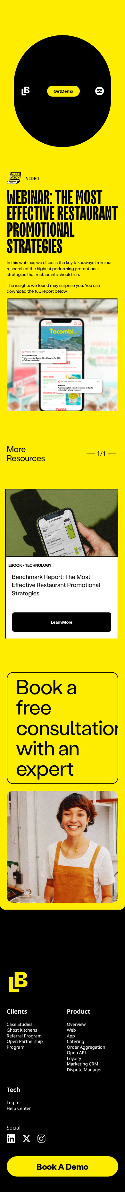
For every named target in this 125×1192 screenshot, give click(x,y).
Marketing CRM (82, 1064)
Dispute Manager (84, 1070)
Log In (13, 1102)
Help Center (19, 1108)
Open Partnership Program (25, 1044)
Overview (76, 1024)
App (71, 1036)
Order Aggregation (86, 1047)
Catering (75, 1041)
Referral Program (24, 1036)
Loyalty (74, 1058)
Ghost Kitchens (22, 1030)
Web (71, 1030)
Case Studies (19, 1024)
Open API (76, 1052)
